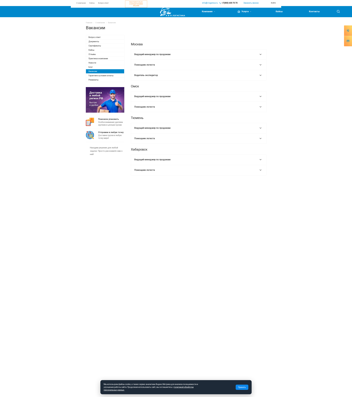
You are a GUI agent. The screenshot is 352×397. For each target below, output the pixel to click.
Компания (207, 11)
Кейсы (279, 11)
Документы (94, 41)
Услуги (245, 11)
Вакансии (93, 71)
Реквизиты (93, 80)
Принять (242, 387)
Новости (92, 63)
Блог (91, 67)
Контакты (314, 11)
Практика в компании (98, 58)
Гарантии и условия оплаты (101, 75)
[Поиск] (337, 11)
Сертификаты (95, 46)
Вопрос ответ (95, 37)
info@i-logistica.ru (210, 3)
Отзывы (92, 54)
